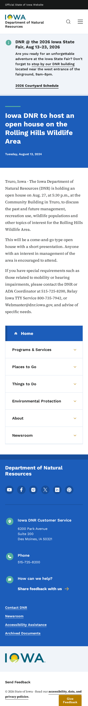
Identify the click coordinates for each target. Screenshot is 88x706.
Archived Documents (23, 633)
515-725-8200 (29, 562)
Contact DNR (16, 608)
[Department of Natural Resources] (15, 17)
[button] (70, 700)
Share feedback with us (40, 588)
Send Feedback (18, 682)
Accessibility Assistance (26, 625)
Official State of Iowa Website (24, 4)
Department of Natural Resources (24, 24)
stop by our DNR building (53, 64)
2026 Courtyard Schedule (37, 86)
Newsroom (14, 616)
